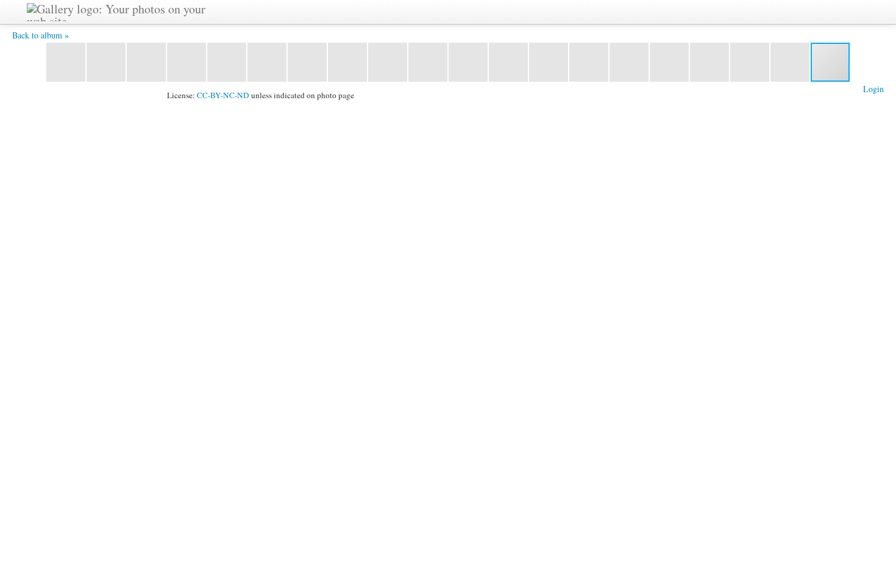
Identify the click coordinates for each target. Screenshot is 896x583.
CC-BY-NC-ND (223, 95)
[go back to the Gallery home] (123, 10)
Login (873, 89)
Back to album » (40, 35)
